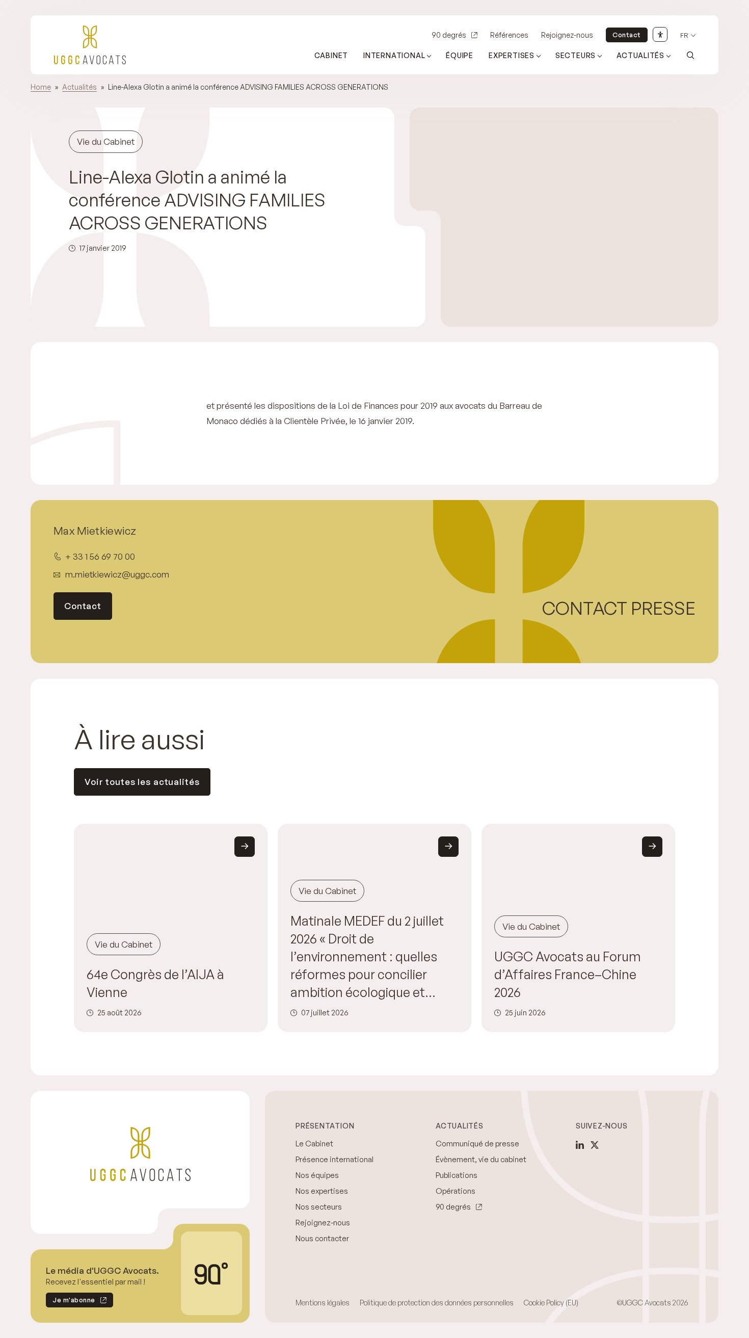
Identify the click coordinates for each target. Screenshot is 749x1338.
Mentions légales (323, 1302)
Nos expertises (322, 1191)
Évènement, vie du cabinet (481, 1159)
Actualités (640, 55)
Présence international (334, 1159)
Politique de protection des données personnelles (437, 1302)
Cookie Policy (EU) (551, 1302)
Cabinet (331, 55)
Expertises (511, 55)
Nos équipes (317, 1175)
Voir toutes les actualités (142, 781)
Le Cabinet (314, 1143)
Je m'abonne (70, 1301)
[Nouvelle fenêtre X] (595, 1145)
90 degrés (449, 35)
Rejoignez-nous (567, 35)
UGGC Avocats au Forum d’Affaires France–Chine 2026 (567, 974)
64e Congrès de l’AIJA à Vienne (155, 983)
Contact (626, 35)
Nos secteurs (319, 1207)
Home (41, 87)
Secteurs (575, 55)
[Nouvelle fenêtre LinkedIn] (580, 1145)
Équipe (459, 55)
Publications (456, 1175)
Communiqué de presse (477, 1143)
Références (509, 35)
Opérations (455, 1191)
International (394, 55)
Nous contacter (322, 1238)
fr (684, 35)
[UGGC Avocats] (90, 44)
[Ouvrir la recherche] (690, 55)
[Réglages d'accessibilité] (660, 34)
